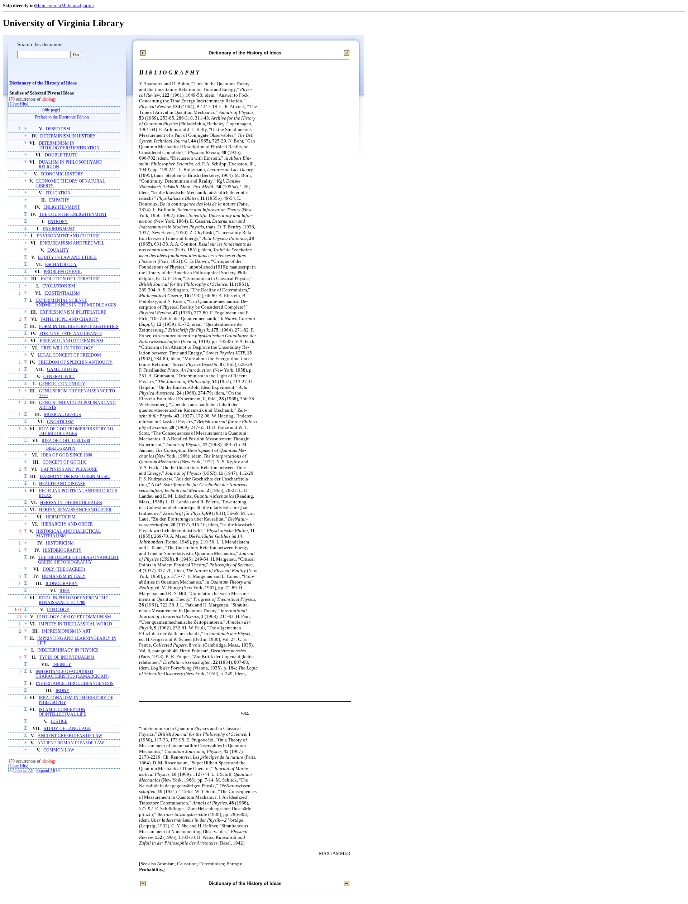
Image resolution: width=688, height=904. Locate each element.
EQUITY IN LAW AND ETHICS (67, 257)
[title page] (51, 110)
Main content (48, 5)
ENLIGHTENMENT (61, 207)
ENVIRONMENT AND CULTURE (68, 236)
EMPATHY (59, 200)
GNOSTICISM (60, 422)
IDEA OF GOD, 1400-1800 (66, 441)
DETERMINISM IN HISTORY (68, 136)
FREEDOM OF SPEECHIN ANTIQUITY (75, 362)
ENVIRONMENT (59, 229)
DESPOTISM (58, 129)
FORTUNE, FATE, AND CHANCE (70, 334)
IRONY (63, 690)
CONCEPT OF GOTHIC (65, 462)
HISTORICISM (60, 543)
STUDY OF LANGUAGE (67, 728)
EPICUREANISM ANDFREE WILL (72, 243)
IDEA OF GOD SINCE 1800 (66, 455)
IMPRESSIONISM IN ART (66, 631)
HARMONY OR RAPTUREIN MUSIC (75, 476)
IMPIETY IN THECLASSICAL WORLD (75, 624)
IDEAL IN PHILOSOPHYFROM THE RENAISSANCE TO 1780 (73, 600)
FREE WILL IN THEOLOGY (67, 348)
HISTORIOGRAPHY (62, 550)
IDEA (64, 591)
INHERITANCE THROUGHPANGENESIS (75, 683)
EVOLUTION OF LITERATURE (70, 279)
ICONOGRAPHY (62, 583)
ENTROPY (58, 221)
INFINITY (61, 664)
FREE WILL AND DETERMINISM (71, 341)
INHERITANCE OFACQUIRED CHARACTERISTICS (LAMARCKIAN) (72, 674)
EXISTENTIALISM (62, 293)
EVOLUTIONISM (58, 286)
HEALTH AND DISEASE (62, 484)
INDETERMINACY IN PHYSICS (68, 650)
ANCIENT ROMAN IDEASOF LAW (70, 743)
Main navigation (77, 5)
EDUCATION (58, 193)
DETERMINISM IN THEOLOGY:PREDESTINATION (69, 145)
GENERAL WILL (59, 376)
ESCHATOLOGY (61, 264)
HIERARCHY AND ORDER (67, 524)
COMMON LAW (58, 750)
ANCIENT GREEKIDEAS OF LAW (70, 736)
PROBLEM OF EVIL (63, 272)
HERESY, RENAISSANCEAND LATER (75, 510)
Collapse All (23, 771)
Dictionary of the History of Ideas (43, 83)
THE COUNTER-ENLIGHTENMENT (73, 214)
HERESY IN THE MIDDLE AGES (71, 503)
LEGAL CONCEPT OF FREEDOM (69, 355)
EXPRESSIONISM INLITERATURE (73, 312)
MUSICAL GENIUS (62, 414)
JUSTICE (59, 721)
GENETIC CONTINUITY (62, 384)
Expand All (45, 771)
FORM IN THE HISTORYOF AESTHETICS (79, 326)
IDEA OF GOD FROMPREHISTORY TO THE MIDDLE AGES (76, 431)
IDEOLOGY (58, 610)
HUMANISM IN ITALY (64, 576)
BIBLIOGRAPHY (61, 448)
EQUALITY (58, 250)
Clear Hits (18, 104)
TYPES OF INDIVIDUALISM (67, 657)
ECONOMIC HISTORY (61, 174)
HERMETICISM (61, 517)
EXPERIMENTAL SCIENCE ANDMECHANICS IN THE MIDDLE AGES (75, 303)
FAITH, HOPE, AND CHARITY (69, 319)
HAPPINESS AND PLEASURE (68, 469)
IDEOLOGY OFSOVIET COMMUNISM (74, 617)
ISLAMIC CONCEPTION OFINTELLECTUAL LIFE (62, 712)
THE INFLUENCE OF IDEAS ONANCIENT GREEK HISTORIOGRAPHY (78, 560)
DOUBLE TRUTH (61, 155)
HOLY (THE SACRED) (64, 569)
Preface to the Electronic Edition (62, 117)
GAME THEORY (62, 369)
